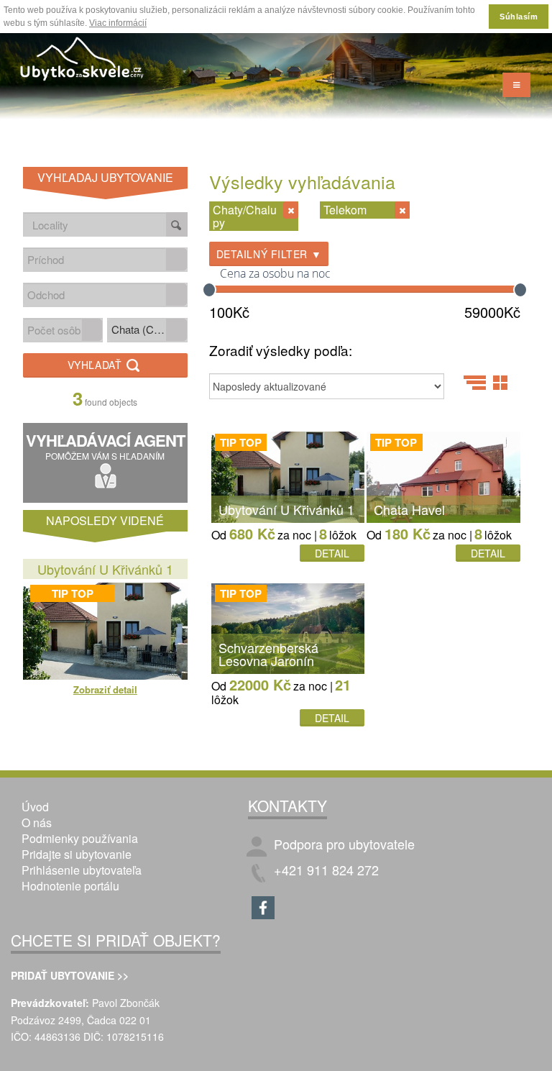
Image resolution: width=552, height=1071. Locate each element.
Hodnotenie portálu (70, 886)
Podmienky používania (80, 838)
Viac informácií (118, 23)
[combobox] (95, 259)
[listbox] (147, 330)
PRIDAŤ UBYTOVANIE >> (70, 975)
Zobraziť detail (105, 689)
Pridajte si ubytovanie (77, 854)
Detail (332, 553)
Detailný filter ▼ (269, 254)
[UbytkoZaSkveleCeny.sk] (83, 61)
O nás (37, 822)
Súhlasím (519, 16)
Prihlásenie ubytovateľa (82, 870)
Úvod (35, 806)
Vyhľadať (96, 364)
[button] (176, 259)
